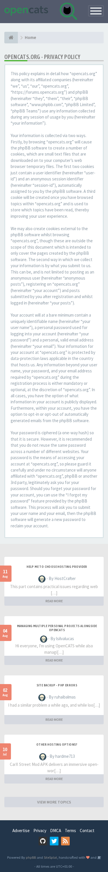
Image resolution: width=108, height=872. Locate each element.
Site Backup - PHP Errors (57, 685)
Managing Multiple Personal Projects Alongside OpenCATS (57, 628)
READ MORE (54, 601)
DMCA (55, 830)
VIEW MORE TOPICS (54, 802)
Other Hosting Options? (56, 744)
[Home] (11, 37)
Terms (70, 830)
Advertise (21, 830)
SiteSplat (50, 857)
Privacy (39, 830)
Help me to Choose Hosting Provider (56, 567)
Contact (87, 830)
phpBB (31, 857)
